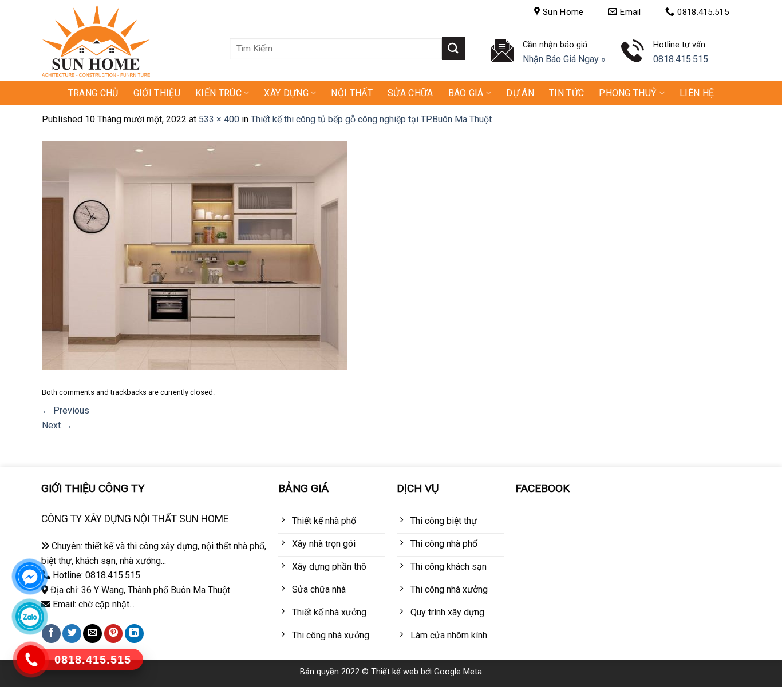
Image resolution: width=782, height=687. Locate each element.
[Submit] (453, 48)
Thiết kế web (394, 672)
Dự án (520, 93)
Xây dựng (286, 93)
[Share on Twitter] (71, 633)
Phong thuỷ (628, 93)
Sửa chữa (410, 93)
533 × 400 (219, 119)
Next (57, 425)
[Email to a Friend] (92, 633)
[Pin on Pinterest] (113, 633)
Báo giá (466, 93)
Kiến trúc (218, 93)
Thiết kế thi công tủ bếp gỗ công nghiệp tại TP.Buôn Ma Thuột (371, 119)
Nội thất (352, 93)
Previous (65, 410)
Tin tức (566, 93)
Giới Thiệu (156, 93)
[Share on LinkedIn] (134, 633)
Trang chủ (93, 93)
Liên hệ (697, 93)
